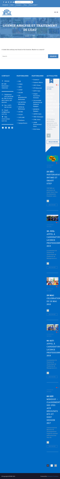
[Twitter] (6, 2)
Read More (53, 142)
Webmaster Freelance (52, 476)
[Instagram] (8, 2)
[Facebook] (3, 2)
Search (53, 56)
